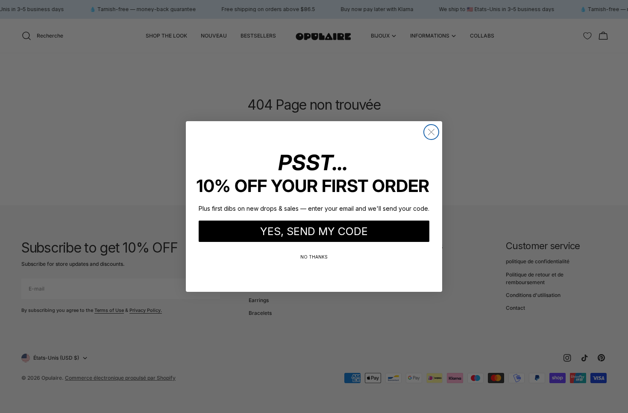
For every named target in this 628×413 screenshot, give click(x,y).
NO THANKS (314, 256)
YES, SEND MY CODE (314, 231)
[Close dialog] (431, 132)
